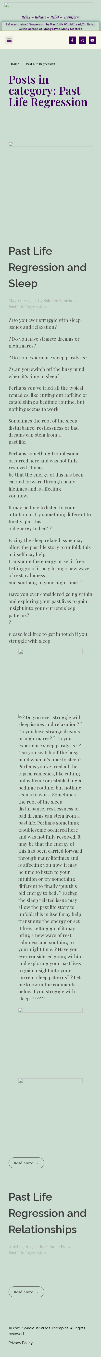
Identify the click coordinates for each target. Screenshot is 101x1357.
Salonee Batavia (58, 300)
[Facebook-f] (72, 40)
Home (15, 64)
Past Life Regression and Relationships (48, 1213)
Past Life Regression (27, 306)
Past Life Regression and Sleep (48, 267)
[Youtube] (92, 40)
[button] (9, 40)
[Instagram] (82, 40)
